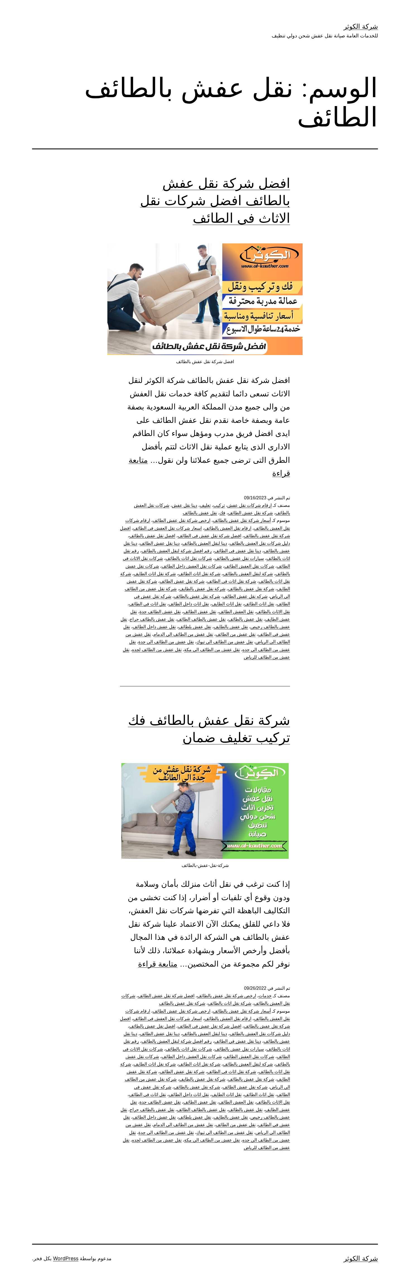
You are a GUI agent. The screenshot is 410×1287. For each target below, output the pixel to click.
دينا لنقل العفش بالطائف (204, 543)
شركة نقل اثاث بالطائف (229, 1003)
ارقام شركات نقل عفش (249, 505)
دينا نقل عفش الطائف (160, 543)
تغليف (205, 505)
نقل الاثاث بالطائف (273, 611)
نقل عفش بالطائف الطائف (201, 619)
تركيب (219, 505)
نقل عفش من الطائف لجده (157, 649)
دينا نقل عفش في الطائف (237, 550)
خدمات (265, 995)
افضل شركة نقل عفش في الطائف (209, 535)
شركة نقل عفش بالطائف (251, 588)
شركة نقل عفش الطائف (250, 513)
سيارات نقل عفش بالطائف (239, 558)
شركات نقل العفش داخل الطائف (191, 566)
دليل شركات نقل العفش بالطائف (260, 543)
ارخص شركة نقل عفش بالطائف (226, 995)
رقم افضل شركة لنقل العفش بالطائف (176, 550)
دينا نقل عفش (184, 505)
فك (222, 513)
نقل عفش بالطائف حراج (152, 619)
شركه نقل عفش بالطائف (197, 596)
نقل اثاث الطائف (259, 603)
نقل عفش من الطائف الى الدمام (183, 634)
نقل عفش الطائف (199, 611)
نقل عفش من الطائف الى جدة (166, 641)
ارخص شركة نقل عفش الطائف (181, 520)
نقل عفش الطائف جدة (160, 611)
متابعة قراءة (157, 964)
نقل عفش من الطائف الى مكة (212, 649)
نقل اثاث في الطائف (147, 603)
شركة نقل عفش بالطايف (202, 588)
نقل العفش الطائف (236, 611)
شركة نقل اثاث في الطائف (231, 581)
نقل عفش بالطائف (200, 513)
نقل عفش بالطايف (231, 626)
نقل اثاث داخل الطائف (188, 603)
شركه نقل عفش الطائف (245, 596)
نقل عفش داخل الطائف (154, 626)
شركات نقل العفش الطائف (249, 566)
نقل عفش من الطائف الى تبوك (224, 641)
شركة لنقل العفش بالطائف (248, 573)
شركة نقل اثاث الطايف (155, 573)
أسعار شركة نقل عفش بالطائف (242, 520)
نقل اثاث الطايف (226, 603)
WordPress (65, 1258)
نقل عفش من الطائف (235, 634)
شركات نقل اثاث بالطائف (188, 558)
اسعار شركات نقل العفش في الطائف (167, 528)
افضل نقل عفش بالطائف (152, 535)
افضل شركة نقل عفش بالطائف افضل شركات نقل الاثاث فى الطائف (215, 200)
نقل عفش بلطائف (194, 626)
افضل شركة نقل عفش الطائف (166, 995)
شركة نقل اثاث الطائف (199, 573)
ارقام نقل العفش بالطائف (227, 528)
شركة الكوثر (361, 26)
